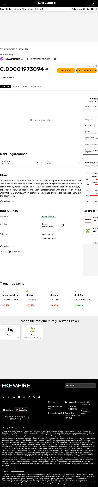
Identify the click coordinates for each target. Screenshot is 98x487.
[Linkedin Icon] (13, 397)
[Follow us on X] (84, 9)
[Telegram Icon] (29, 397)
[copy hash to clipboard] (62, 225)
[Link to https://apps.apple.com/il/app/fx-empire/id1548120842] (8, 410)
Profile (25, 86)
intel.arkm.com (48, 238)
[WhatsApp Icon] (34, 397)
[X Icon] (3, 397)
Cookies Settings (72, 407)
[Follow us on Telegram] (96, 9)
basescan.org (47, 234)
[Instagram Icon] (24, 397)
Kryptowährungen (7, 49)
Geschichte (35, 86)
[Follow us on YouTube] (92, 9)
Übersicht (5, 86)
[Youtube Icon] (18, 397)
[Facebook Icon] (8, 397)
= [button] (41, 162)
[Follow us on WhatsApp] (88, 9)
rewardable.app (48, 216)
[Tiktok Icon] (39, 397)
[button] (4, 3)
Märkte (16, 86)
